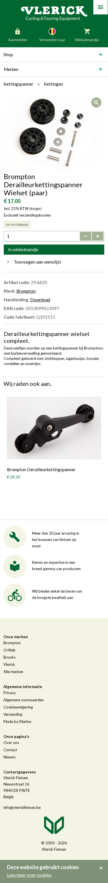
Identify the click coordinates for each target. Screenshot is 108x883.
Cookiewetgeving (18, 707)
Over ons (11, 742)
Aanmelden (17, 39)
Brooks (9, 657)
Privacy (9, 692)
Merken (11, 69)
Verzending (12, 714)
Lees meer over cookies (29, 875)
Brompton (26, 291)
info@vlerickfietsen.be (22, 807)
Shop (8, 54)
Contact (10, 749)
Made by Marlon (17, 721)
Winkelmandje (87, 39)
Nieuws (9, 757)
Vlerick (9, 664)
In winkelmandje (23, 249)
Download (40, 299)
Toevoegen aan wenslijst (37, 261)
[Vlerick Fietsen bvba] (54, 13)
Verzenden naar (52, 39)
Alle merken (13, 671)
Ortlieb (9, 650)
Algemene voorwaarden (23, 700)
